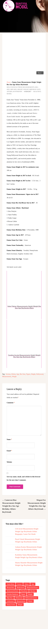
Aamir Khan (10, 584)
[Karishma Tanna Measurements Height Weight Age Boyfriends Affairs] (9, 557)
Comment (11, 403)
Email (9, 451)
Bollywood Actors (32, 587)
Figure (28, 374)
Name (9, 439)
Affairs (13, 374)
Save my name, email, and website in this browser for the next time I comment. (23, 478)
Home (8, 82)
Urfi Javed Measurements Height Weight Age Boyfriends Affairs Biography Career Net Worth (26, 531)
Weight (14, 376)
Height (33, 374)
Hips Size (10, 598)
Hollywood (39, 374)
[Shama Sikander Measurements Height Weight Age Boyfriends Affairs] (9, 565)
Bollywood (20, 587)
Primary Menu (44, 5)
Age (17, 374)
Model (30, 601)
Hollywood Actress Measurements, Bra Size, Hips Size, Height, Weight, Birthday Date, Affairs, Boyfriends (24, 89)
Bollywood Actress (12, 591)
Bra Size (22, 374)
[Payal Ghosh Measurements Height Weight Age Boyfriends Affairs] (9, 541)
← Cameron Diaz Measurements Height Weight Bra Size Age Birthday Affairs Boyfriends (11, 506)
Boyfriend (24, 591)
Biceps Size (10, 587)
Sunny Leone (11, 604)
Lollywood (10, 601)
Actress (8, 374)
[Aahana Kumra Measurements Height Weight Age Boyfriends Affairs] (9, 549)
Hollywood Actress (31, 598)
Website (9, 462)
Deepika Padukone (12, 594)
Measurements (6, 376)
